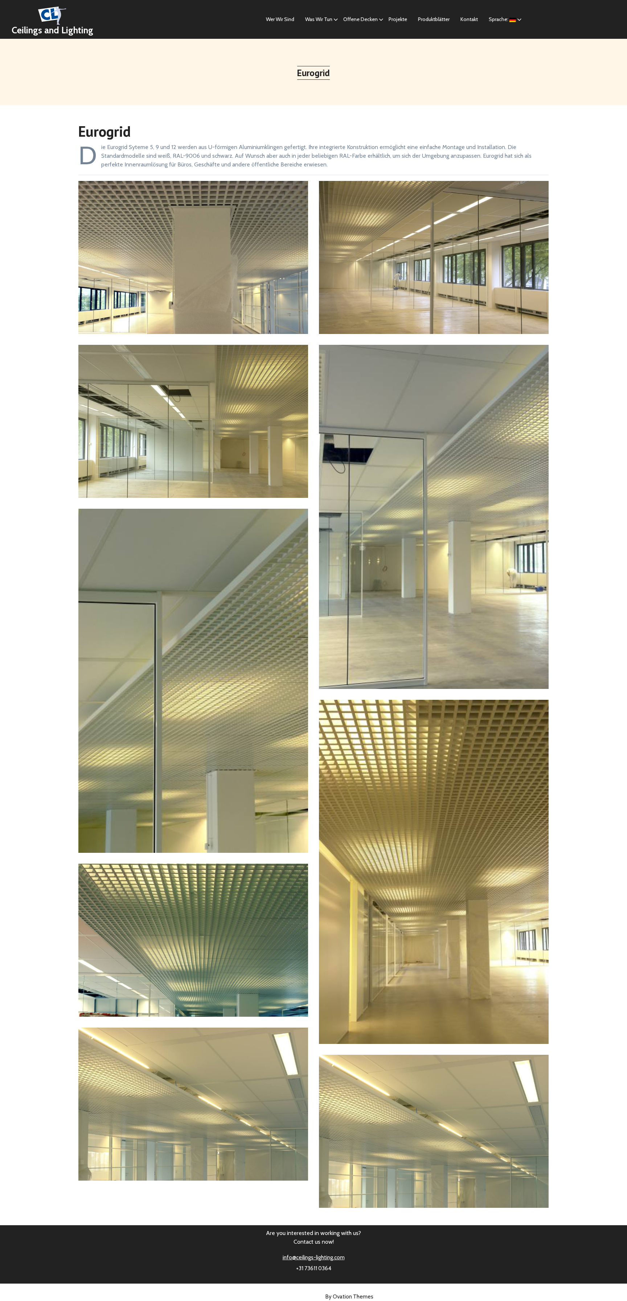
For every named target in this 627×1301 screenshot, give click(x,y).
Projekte (398, 19)
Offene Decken (360, 19)
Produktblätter (434, 19)
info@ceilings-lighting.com (314, 1257)
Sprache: (499, 19)
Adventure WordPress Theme (313, 1296)
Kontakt (469, 19)
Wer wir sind (280, 19)
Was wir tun (318, 19)
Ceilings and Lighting (52, 30)
